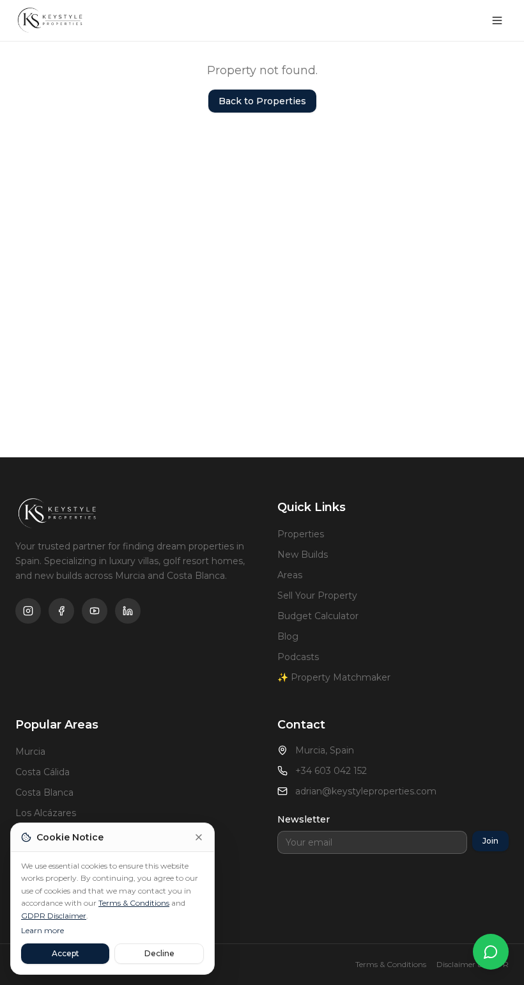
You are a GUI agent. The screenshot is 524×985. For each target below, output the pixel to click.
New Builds (302, 554)
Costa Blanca (44, 792)
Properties (300, 534)
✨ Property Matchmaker (333, 677)
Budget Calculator (317, 616)
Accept (65, 953)
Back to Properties (262, 101)
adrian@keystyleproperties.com (365, 791)
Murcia (30, 751)
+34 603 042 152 (331, 770)
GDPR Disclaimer (53, 915)
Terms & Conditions (133, 903)
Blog (287, 636)
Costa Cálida (42, 772)
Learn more (42, 930)
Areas (289, 575)
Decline (159, 953)
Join (490, 841)
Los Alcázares (45, 813)
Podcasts (298, 657)
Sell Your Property (317, 595)
